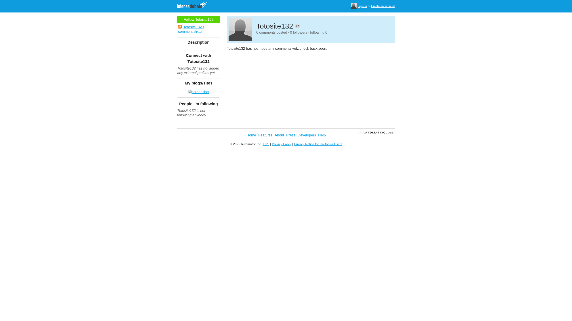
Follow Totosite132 (199, 19)
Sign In (362, 6)
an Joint (376, 132)
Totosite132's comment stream (191, 29)
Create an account (383, 6)
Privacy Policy (281, 144)
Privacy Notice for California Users (318, 144)
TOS (266, 144)
